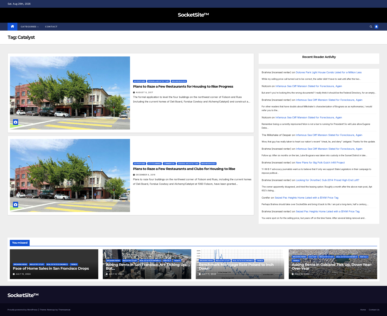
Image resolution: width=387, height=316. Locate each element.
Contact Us (374, 309)
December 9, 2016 (145, 175)
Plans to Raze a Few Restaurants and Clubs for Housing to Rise (184, 169)
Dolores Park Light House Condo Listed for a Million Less (329, 72)
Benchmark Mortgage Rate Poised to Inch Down (236, 266)
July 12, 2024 (116, 274)
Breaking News (20, 264)
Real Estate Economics (57, 264)
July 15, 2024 (23, 274)
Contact (51, 26)
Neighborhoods (179, 81)
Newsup (51, 309)
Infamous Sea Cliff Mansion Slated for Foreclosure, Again (308, 86)
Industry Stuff (37, 264)
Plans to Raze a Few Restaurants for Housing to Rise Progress (183, 86)
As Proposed (139, 81)
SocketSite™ (193, 15)
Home (363, 309)
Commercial (169, 164)
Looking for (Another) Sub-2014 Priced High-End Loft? (327, 180)
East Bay (313, 257)
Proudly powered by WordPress (23, 309)
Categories (29, 26)
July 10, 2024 (302, 274)
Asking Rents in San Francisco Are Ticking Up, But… (146, 266)
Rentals (167, 261)
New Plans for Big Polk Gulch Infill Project (320, 162)
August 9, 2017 (144, 92)
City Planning (154, 164)
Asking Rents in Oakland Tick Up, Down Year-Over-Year (332, 266)
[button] (371, 26)
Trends (73, 264)
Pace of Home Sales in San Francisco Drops (51, 268)
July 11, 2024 (209, 274)
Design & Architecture (158, 81)
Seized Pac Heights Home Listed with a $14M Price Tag (306, 197)
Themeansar (64, 309)
